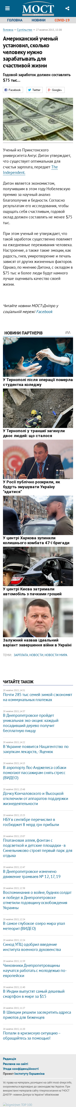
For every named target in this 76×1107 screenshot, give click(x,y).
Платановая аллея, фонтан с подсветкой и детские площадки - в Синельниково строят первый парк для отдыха (37, 847)
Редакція (9, 1059)
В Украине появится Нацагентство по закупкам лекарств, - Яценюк (35, 749)
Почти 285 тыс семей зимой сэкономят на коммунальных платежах (37, 697)
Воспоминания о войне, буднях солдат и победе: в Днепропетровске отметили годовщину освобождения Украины (37, 900)
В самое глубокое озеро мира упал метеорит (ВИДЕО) (34, 926)
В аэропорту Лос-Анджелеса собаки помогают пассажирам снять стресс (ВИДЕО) (34, 772)
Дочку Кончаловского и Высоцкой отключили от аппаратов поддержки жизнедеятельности (35, 798)
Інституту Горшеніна (29, 1073)
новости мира (56, 655)
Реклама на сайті (15, 1064)
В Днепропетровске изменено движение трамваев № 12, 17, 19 (31, 874)
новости (36, 655)
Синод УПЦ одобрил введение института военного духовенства (32, 947)
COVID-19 (62, 20)
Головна (14, 20)
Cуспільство (24, 30)
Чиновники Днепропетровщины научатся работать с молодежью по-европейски (34, 970)
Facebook (44, 311)
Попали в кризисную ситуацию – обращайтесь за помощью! (31, 1035)
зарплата (21, 655)
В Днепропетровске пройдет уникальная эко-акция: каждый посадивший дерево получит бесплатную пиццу (30, 723)
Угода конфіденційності (21, 1068)
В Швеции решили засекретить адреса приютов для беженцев (37, 1014)
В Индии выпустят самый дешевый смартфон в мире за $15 (33, 993)
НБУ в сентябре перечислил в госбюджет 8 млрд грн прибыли (31, 822)
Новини (38, 20)
